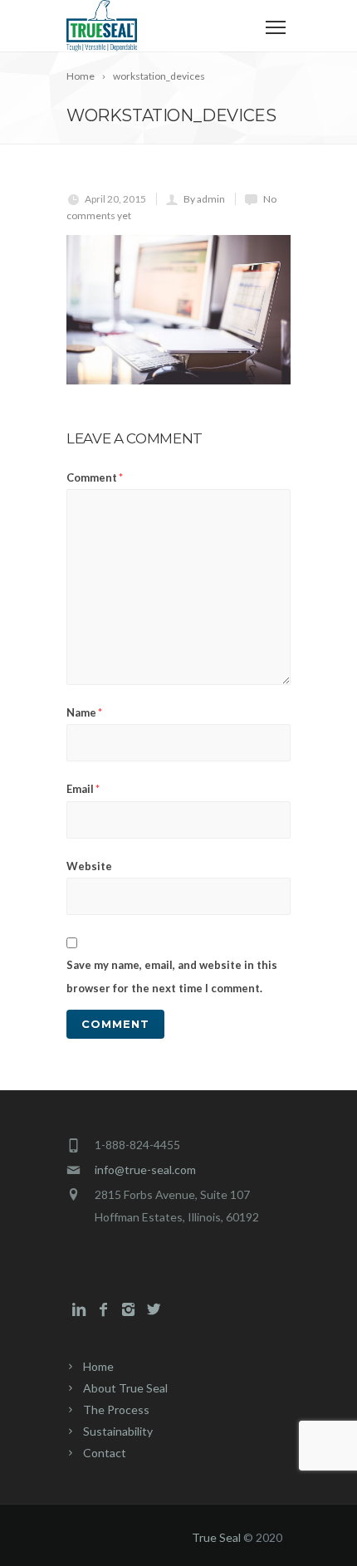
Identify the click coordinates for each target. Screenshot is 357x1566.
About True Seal (125, 1388)
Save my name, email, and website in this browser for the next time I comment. (171, 976)
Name (84, 712)
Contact (104, 1453)
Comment (94, 477)
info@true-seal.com (145, 1169)
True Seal (216, 1537)
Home (98, 1366)
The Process (116, 1409)
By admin (204, 199)
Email (83, 788)
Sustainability (118, 1431)
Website (89, 866)
